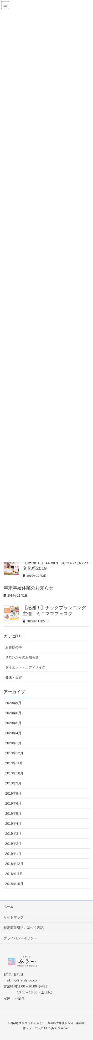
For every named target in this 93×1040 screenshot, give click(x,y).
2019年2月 (13, 844)
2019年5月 (13, 813)
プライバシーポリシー (20, 938)
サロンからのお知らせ (22, 657)
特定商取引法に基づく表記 (24, 928)
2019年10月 (14, 773)
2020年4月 (13, 733)
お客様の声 (13, 647)
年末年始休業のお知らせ (28, 587)
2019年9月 (13, 783)
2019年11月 (14, 763)
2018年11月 (14, 874)
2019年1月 (13, 854)
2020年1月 (13, 743)
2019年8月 (13, 793)
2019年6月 (13, 803)
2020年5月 (13, 723)
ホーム (9, 906)
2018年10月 (14, 884)
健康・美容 (13, 677)
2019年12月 (14, 753)
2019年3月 (13, 833)
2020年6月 (13, 713)
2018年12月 (14, 864)
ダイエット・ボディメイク (25, 667)
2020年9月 (13, 703)
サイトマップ (14, 917)
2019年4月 (13, 823)
